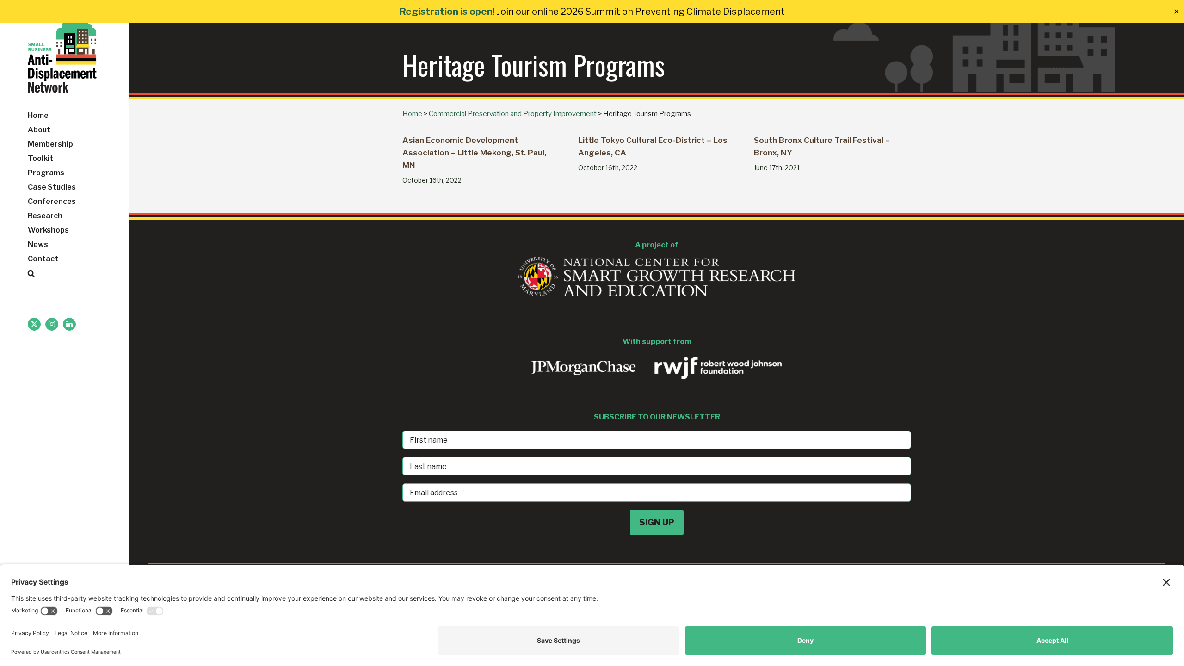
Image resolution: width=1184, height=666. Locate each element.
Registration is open (446, 11)
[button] (65, 273)
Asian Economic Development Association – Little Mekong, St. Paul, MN (474, 153)
